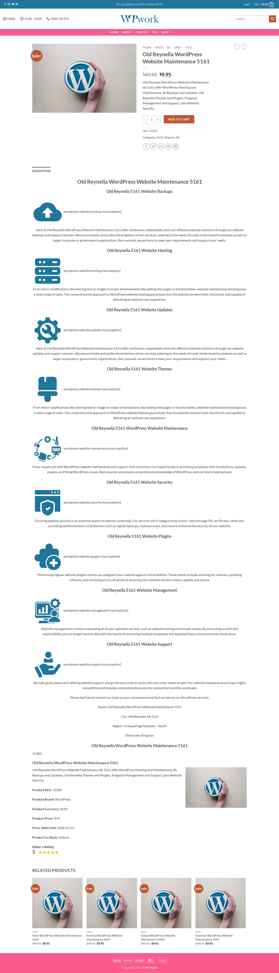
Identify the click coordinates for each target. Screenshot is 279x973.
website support (92, 683)
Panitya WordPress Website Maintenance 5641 (104, 937)
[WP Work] (139, 19)
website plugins (76, 575)
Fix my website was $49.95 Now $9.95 (139, 4)
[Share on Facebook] (146, 146)
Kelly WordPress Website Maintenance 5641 (57, 937)
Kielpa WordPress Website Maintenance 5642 (158, 937)
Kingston (169, 137)
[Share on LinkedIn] (175, 146)
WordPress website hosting (129, 294)
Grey (178, 47)
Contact (141, 32)
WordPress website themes (129, 413)
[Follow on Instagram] (9, 4)
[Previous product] (244, 46)
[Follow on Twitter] (13, 4)
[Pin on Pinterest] (168, 146)
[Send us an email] (17, 4)
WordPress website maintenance (87, 467)
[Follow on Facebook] (5, 4)
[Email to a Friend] (161, 146)
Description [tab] (41, 171)
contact (100, 697)
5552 (189, 47)
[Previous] (32, 915)
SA (168, 47)
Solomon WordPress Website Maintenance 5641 (214, 937)
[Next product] (237, 46)
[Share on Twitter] (153, 146)
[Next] (245, 915)
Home (114, 32)
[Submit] (272, 18)
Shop (165, 32)
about (170, 697)
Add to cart (179, 119)
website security (59, 521)
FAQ (155, 32)
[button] (247, 4)
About (126, 32)
